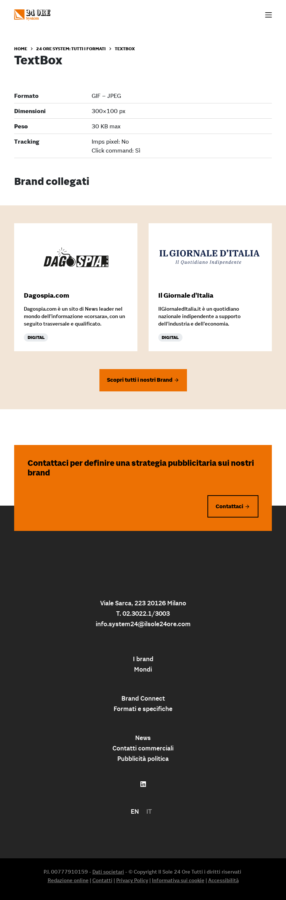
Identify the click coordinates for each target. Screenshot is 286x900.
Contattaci (229, 506)
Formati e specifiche (143, 709)
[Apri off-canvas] (268, 15)
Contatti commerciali (143, 748)
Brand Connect (143, 698)
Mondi (143, 669)
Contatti (102, 880)
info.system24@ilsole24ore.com (143, 624)
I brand (143, 659)
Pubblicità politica (143, 759)
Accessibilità (223, 880)
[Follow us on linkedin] (143, 784)
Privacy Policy (132, 880)
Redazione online (68, 880)
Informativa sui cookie (178, 880)
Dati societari (108, 871)
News (143, 738)
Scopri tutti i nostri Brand (139, 379)
